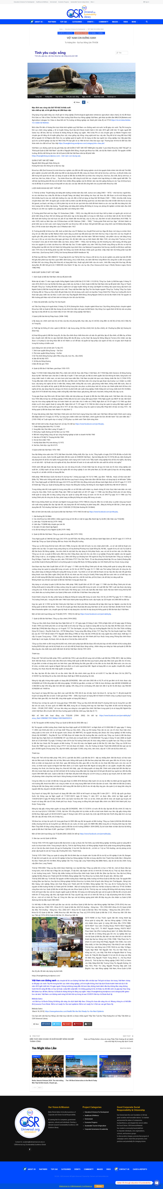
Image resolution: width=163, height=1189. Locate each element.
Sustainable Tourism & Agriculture (80, 2)
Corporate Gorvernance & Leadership (96, 1129)
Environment (53, 2)
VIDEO (125, 22)
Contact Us (124, 1169)
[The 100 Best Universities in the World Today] (81, 1066)
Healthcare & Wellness (42, 2)
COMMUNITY (103, 22)
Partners (52, 22)
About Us (39, 22)
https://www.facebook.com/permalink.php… (96, 614)
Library (99, 1186)
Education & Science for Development (24, 2)
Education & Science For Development (97, 1112)
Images (115, 22)
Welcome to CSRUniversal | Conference (75, 1186)
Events (90, 22)
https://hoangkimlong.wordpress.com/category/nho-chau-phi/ (82, 143)
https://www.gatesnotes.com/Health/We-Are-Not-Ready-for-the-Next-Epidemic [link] (74, 1011)
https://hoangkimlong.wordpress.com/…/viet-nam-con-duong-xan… (56, 156)
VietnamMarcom (103, 1176)
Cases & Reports (140, 1169)
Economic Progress (63, 2)
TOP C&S (63, 22)
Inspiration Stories (81, 33)
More (92, 2)
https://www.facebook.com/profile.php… (90, 424)
